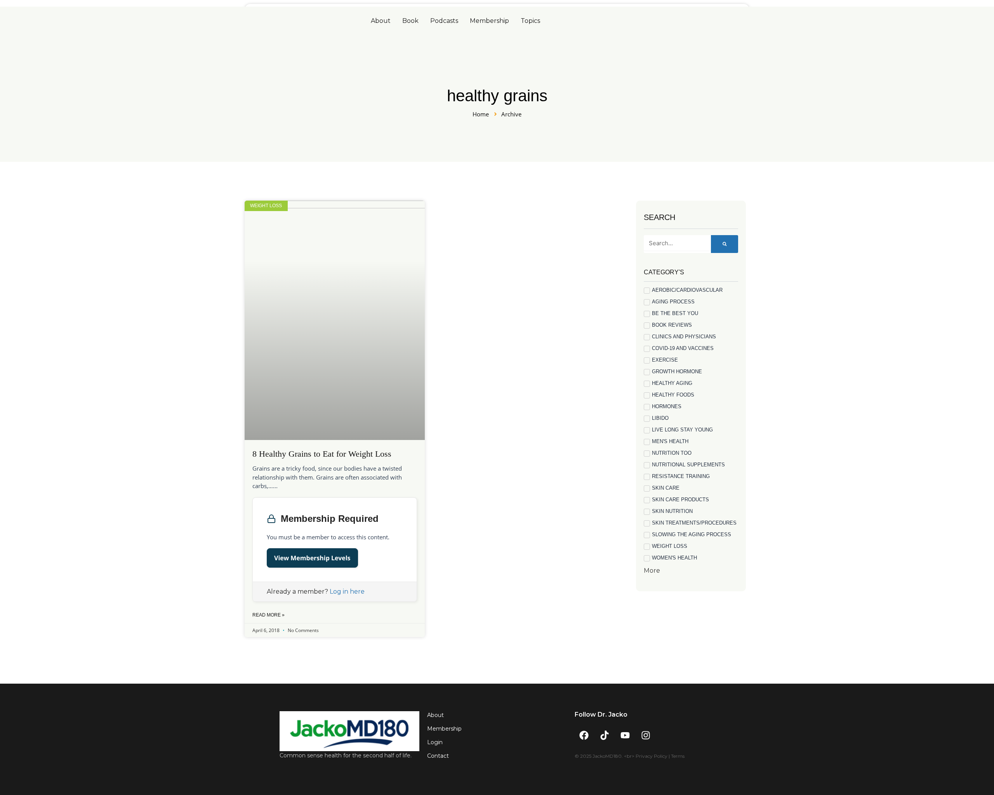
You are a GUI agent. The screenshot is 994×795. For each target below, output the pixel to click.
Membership (489, 20)
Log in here (347, 591)
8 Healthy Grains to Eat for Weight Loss (321, 454)
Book (410, 20)
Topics (530, 20)
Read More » (268, 615)
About (381, 20)
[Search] (725, 244)
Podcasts (444, 20)
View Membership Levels (312, 558)
